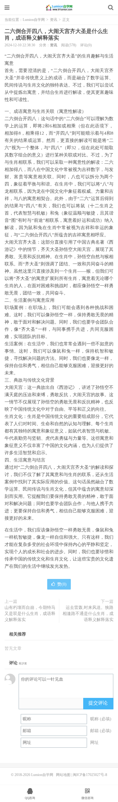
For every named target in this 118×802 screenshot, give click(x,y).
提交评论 (98, 702)
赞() (62, 584)
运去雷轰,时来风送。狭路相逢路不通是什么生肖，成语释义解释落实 (88, 613)
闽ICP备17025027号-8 (90, 775)
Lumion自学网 (59, 8)
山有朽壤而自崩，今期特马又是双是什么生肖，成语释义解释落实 (30, 613)
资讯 (53, 20)
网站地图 (63, 775)
